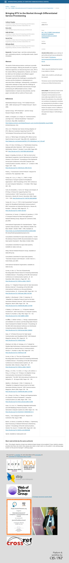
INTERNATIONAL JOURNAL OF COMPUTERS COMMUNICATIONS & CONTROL (28, 1)
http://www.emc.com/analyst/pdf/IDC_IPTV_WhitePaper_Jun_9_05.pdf (25, 141)
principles (38, 455)
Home (7, 6)
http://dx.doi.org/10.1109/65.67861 (15, 340)
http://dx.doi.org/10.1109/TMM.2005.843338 (20, 151)
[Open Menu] (5, 1)
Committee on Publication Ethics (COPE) (20, 456)
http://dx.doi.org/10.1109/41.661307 (16, 210)
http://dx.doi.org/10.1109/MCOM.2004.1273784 (19, 305)
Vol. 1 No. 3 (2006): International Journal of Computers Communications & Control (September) (29, 8)
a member (17, 455)
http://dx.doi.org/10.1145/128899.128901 (17, 316)
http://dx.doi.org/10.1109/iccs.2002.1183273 (18, 281)
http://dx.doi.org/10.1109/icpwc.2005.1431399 (19, 293)
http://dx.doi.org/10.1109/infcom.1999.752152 (19, 168)
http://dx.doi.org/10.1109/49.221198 (16, 352)
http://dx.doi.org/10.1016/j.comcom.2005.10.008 (19, 401)
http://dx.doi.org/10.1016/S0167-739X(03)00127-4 (19, 412)
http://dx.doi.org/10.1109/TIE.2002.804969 (25, 198)
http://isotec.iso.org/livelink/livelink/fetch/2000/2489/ (21, 231)
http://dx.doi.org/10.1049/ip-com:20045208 (18, 430)
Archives (13, 6)
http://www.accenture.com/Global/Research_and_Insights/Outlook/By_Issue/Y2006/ (29, 123)
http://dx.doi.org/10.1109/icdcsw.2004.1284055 (19, 330)
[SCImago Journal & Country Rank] (42, 497)
